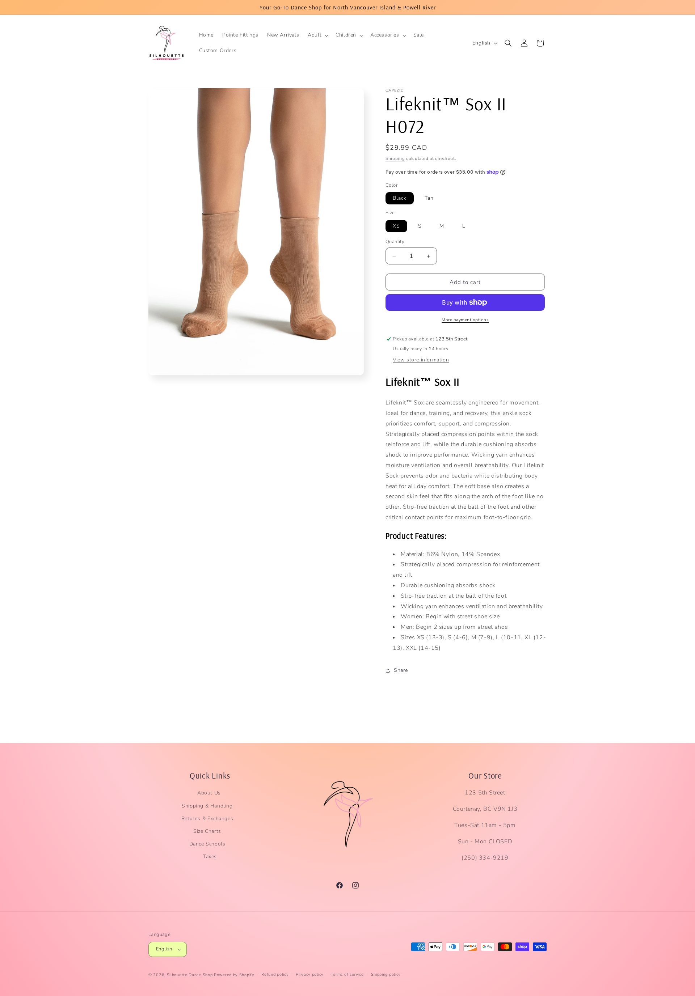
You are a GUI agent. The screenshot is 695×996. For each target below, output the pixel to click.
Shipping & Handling (207, 805)
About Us (209, 793)
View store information (421, 359)
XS (396, 225)
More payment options (465, 320)
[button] (317, 35)
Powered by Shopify (234, 975)
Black (400, 198)
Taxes (210, 856)
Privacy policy (310, 974)
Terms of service (347, 974)
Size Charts (207, 831)
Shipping (395, 158)
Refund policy (274, 974)
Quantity (395, 241)
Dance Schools (207, 843)
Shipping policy (386, 974)
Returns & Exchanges (207, 818)
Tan (429, 198)
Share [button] (401, 670)
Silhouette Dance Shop (190, 975)
